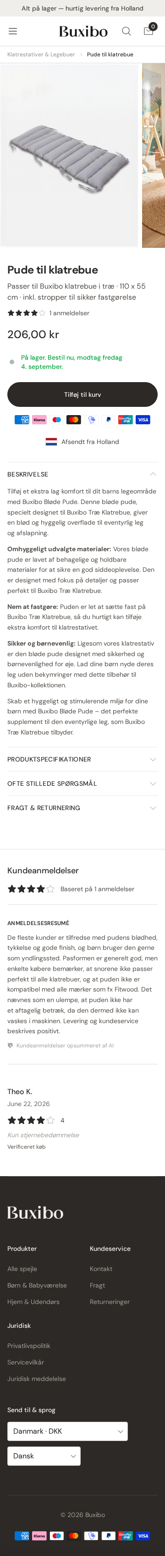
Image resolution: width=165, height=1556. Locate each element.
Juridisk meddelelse (36, 1379)
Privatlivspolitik (28, 1346)
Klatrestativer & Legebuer (41, 54)
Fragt (97, 1285)
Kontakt (101, 1269)
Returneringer (110, 1302)
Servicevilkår (25, 1362)
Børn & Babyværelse (37, 1285)
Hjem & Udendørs (33, 1302)
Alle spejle (22, 1269)
